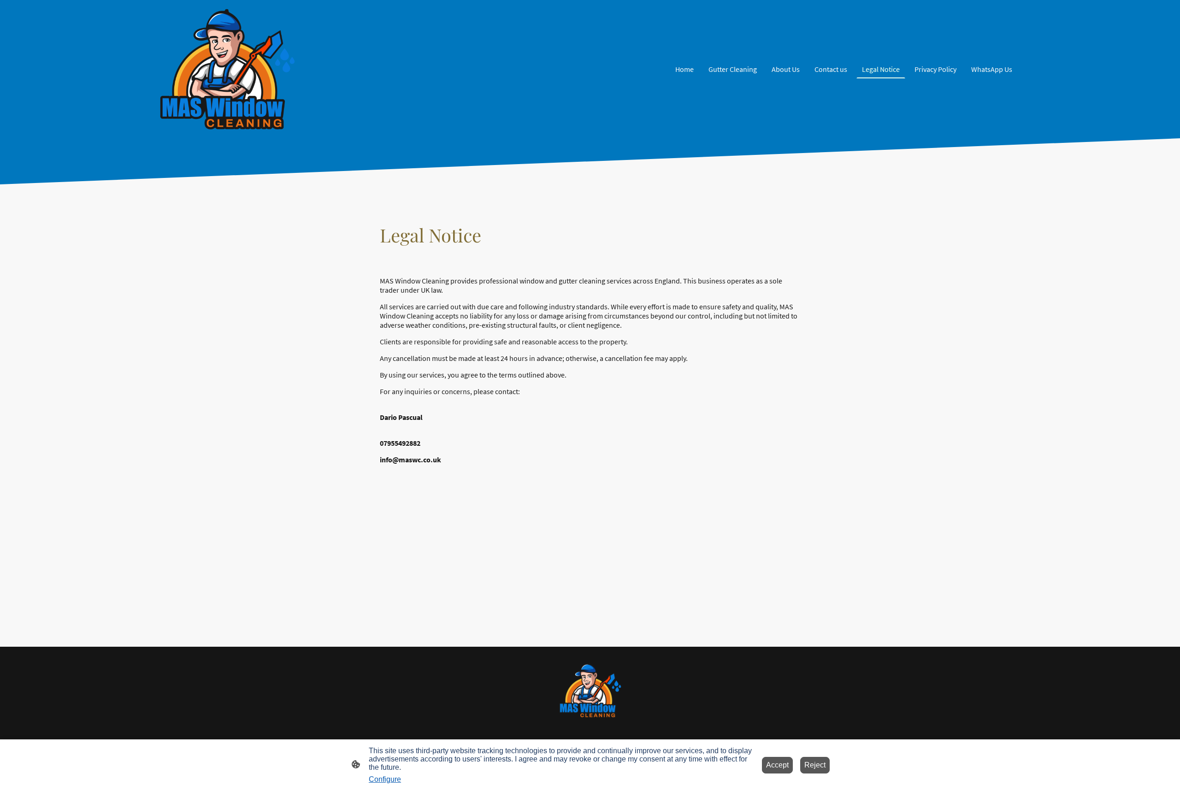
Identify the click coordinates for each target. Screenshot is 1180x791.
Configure (385, 779)
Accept (777, 765)
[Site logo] (227, 69)
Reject (815, 765)
